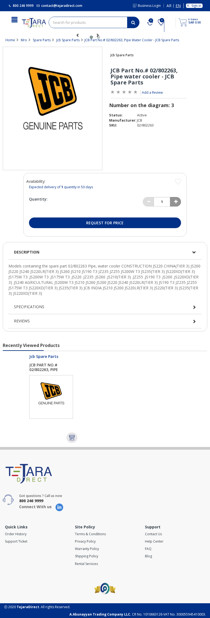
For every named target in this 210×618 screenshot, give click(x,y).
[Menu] (14, 19)
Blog (148, 556)
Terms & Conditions (90, 534)
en (178, 6)
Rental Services (86, 563)
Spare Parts (42, 40)
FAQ (148, 548)
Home (10, 40)
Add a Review (152, 92)
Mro (24, 40)
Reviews (22, 320)
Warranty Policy (87, 548)
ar (169, 6)
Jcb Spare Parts (68, 40)
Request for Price (105, 222)
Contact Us (153, 534)
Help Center (154, 541)
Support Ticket (16, 541)
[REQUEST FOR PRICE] (71, 437)
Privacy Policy (85, 541)
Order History (16, 534)
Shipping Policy (86, 556)
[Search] (133, 22)
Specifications (29, 306)
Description (26, 252)
